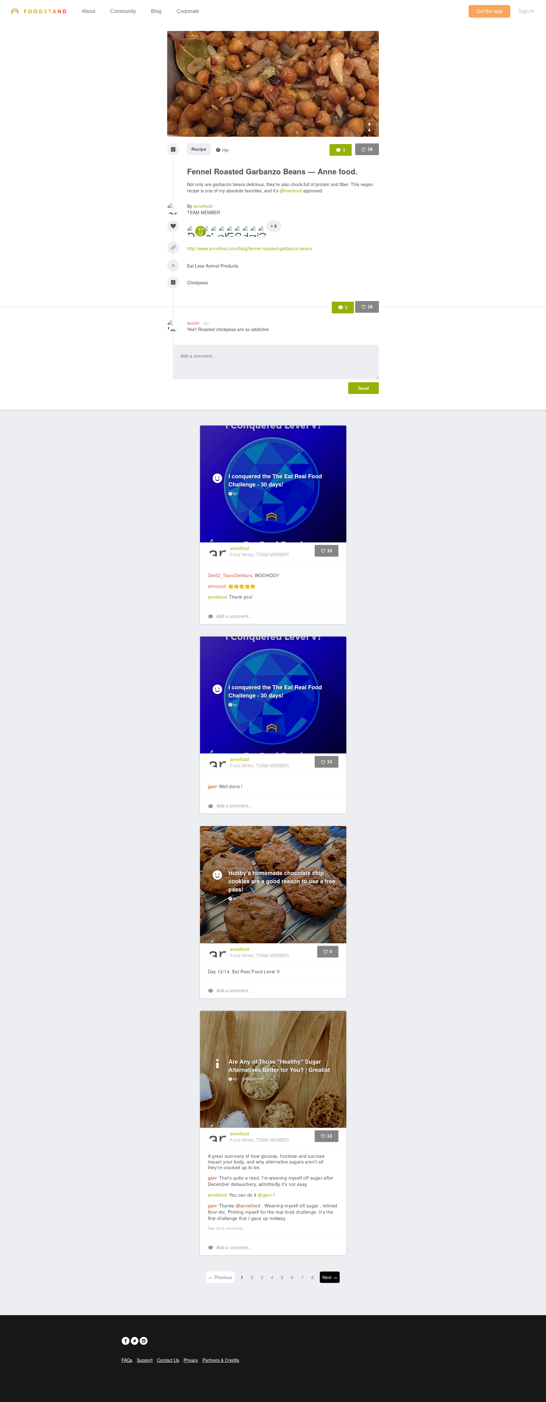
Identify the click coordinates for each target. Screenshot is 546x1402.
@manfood (291, 190)
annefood (202, 206)
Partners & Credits (221, 1360)
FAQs (126, 1360)
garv (212, 786)
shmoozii (217, 586)
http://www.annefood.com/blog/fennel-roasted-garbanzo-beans (249, 248)
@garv (265, 1195)
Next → (329, 1277)
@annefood (248, 1205)
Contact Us (168, 1360)
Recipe (198, 149)
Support (145, 1360)
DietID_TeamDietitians (230, 575)
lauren (198, 323)
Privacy (191, 1360)
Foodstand (38, 11)
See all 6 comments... (227, 1228)
